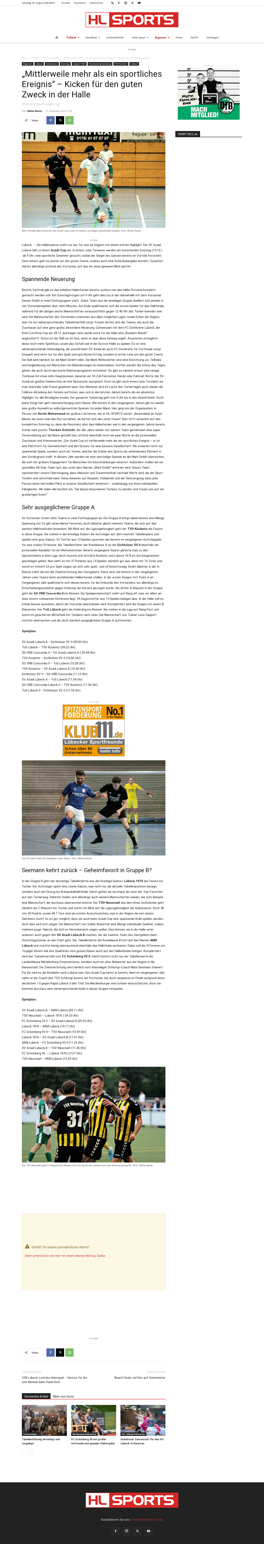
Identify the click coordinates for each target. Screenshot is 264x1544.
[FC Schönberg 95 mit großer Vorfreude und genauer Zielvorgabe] (93, 1420)
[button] (113, 2)
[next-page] (31, 1451)
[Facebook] (119, 3)
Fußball (35, 58)
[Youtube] (139, 3)
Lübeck (39, 63)
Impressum (80, 2)
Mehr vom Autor (63, 1396)
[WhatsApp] (69, 120)
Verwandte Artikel (36, 1396)
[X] (132, 3)
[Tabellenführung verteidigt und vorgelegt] (44, 1420)
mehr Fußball (51, 58)
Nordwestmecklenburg (100, 63)
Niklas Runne (34, 110)
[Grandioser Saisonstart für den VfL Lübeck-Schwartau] (142, 1420)
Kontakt (65, 2)
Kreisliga (65, 63)
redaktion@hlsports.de (147, 1520)
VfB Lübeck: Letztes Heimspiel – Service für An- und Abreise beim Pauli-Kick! (55, 1380)
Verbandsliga (30, 1434)
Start (24, 58)
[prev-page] (24, 1451)
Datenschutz (96, 2)
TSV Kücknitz (121, 63)
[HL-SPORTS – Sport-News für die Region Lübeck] (132, 19)
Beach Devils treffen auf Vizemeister (139, 1378)
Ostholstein (52, 63)
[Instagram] (126, 3)
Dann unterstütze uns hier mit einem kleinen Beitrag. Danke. (65, 1256)
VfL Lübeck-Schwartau (133, 1434)
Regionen (27, 63)
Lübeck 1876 (79, 63)
